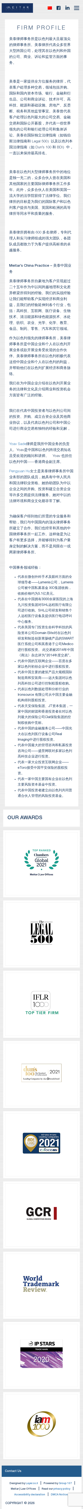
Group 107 (65, 1483)
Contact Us (13, 1471)
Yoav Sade (17, 444)
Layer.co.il (32, 1483)
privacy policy (61, 1489)
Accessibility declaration (29, 1494)
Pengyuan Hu (19, 471)
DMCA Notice (59, 1494)
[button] (50, 8)
